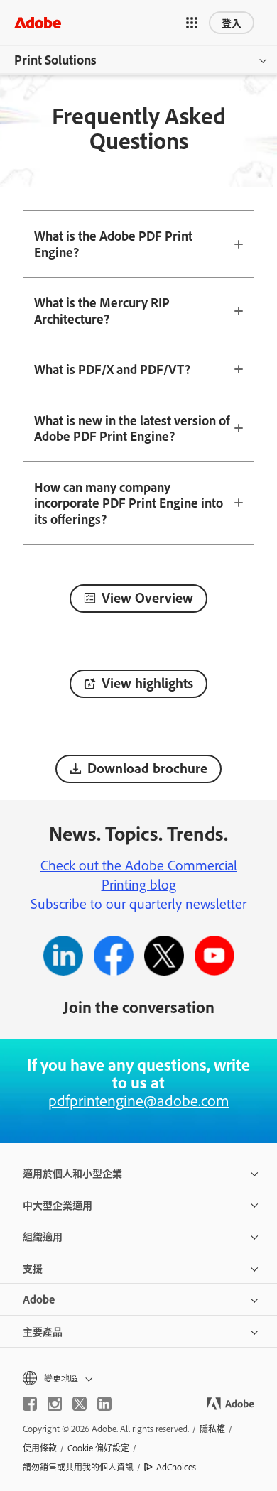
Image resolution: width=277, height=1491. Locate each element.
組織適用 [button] (43, 1235)
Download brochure (147, 768)
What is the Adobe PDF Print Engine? (113, 244)
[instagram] (55, 1404)
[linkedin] (104, 1404)
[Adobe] (38, 22)
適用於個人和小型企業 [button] (72, 1172)
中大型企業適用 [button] (57, 1204)
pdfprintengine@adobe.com (138, 1099)
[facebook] (30, 1404)
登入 (231, 22)
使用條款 (40, 1447)
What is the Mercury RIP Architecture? (102, 310)
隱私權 (212, 1428)
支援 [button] (33, 1267)
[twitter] (79, 1404)
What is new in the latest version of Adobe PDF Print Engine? (131, 428)
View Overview (147, 597)
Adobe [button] (39, 1298)
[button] (191, 22)
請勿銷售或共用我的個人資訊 (78, 1466)
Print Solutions (55, 59)
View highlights (147, 683)
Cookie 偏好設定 (98, 1447)
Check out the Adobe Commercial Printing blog (138, 874)
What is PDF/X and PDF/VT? (112, 369)
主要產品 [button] (43, 1330)
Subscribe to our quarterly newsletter (138, 903)
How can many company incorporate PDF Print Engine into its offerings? (128, 503)
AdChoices (176, 1466)
